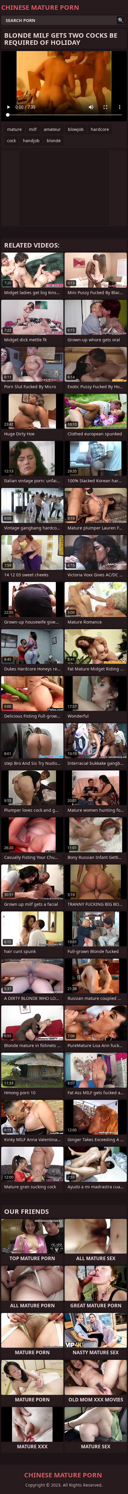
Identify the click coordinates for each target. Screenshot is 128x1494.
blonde (54, 140)
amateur (52, 129)
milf (33, 129)
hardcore (100, 129)
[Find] (121, 20)
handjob (31, 140)
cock (11, 140)
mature (14, 129)
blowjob (76, 129)
